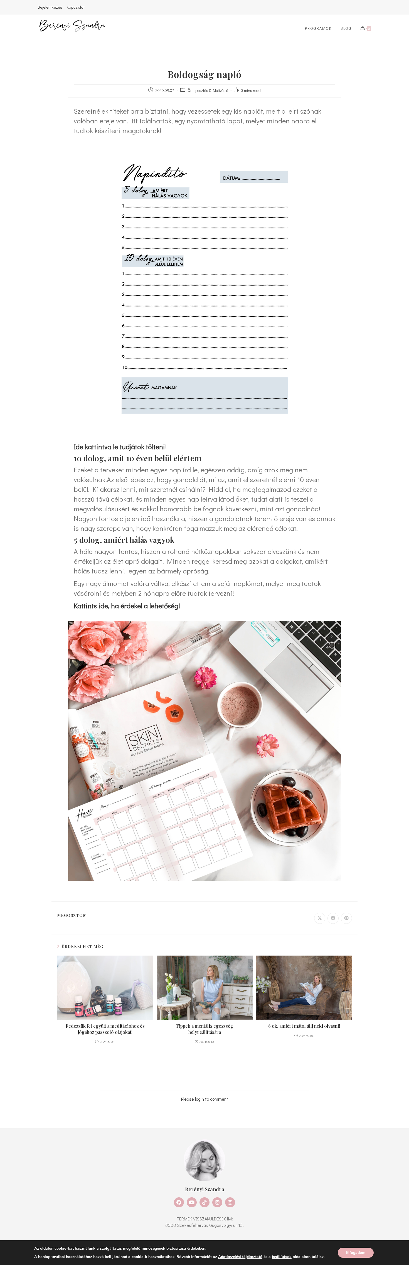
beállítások (282, 1256)
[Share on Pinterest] (346, 918)
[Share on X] (319, 918)
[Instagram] (217, 1202)
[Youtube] (192, 1202)
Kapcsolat (75, 7)
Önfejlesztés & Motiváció (208, 90)
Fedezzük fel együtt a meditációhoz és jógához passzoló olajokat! (105, 1029)
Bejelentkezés (50, 7)
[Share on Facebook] (333, 918)
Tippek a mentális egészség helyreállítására (204, 1029)
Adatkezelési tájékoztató (240, 1256)
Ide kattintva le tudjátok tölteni (119, 446)
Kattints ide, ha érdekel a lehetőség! (127, 605)
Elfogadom (355, 1252)
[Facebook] (179, 1202)
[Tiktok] (204, 1202)
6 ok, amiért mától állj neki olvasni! (304, 1026)
